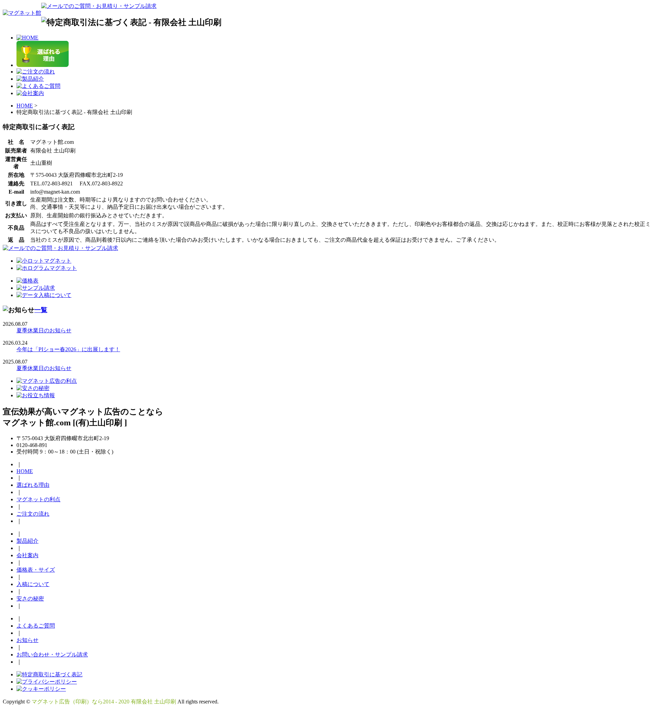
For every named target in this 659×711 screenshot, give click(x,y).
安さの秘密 (30, 598)
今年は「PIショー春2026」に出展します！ (68, 349)
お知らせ (27, 640)
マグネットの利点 (38, 499)
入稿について (32, 584)
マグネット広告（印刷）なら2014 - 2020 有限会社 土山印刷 (104, 701)
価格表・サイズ (35, 570)
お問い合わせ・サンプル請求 (52, 654)
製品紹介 (27, 541)
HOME (24, 105)
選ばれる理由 (32, 485)
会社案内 (27, 555)
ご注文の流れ (32, 514)
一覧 (40, 309)
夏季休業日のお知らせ (43, 330)
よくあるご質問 (35, 626)
